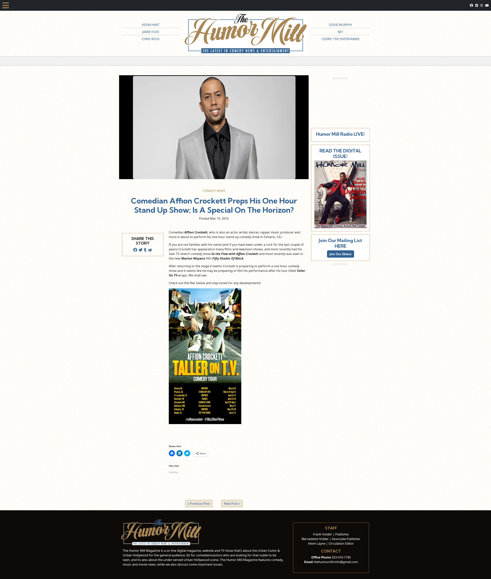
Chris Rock (151, 39)
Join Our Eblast (341, 254)
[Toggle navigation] (5, 5)
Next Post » (232, 503)
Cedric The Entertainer (340, 39)
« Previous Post (199, 503)
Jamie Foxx (150, 32)
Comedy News (214, 191)
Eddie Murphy (340, 25)
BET (340, 32)
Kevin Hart (150, 25)
